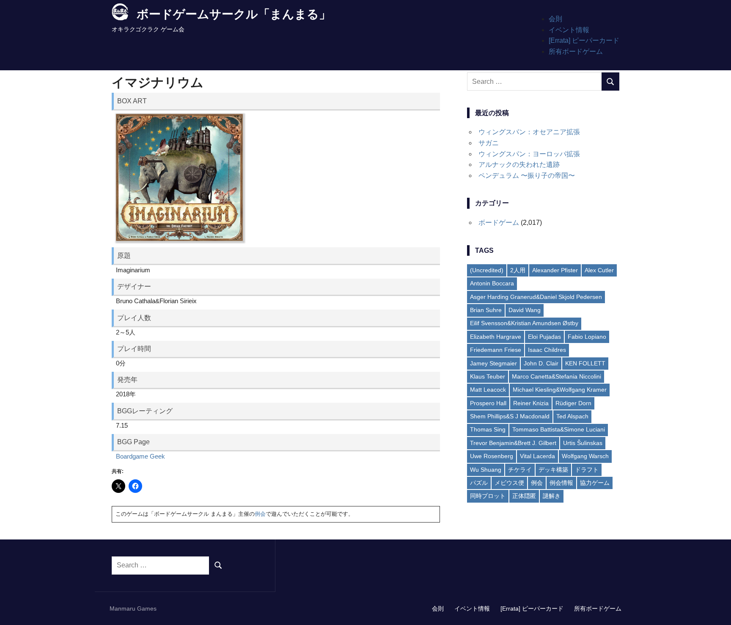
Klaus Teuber (487, 376)
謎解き (552, 495)
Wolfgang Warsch (585, 456)
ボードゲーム (498, 222)
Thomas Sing (488, 429)
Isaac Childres (547, 349)
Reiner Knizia (531, 403)
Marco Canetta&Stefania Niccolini (556, 376)
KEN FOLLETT (585, 363)
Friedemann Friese (495, 349)
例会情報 (561, 482)
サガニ (488, 143)
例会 (260, 514)
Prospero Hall (488, 403)
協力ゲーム (595, 482)
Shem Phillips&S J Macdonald (510, 416)
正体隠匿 (524, 495)
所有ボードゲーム (576, 51)
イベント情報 (569, 29)
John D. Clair (541, 363)
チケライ (520, 469)
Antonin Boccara (492, 283)
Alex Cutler (599, 270)
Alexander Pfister (555, 270)
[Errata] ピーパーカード (584, 40)
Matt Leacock (488, 389)
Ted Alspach (572, 416)
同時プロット (488, 495)
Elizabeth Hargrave (495, 336)
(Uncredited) (486, 270)
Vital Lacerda (537, 456)
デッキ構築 (553, 469)
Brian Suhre (486, 310)
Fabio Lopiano (587, 336)
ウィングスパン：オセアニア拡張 (529, 132)
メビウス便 (509, 482)
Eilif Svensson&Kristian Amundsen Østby (524, 323)
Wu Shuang (485, 469)
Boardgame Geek (140, 456)
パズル (479, 482)
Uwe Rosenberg (491, 456)
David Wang (524, 310)
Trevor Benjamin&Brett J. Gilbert (513, 443)
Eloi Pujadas (544, 336)
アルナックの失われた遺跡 (519, 164)
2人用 (517, 270)
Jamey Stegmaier (493, 363)
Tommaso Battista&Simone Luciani (558, 429)
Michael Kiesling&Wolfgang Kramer (560, 389)
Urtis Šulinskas (582, 443)
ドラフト (587, 469)
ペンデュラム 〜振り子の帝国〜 (526, 175)
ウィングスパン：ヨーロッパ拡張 (529, 154)
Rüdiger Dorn (573, 403)
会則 (555, 18)
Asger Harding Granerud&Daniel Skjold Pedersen (536, 296)
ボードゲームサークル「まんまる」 (234, 14)
